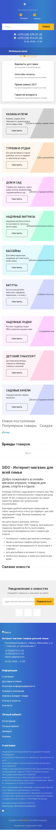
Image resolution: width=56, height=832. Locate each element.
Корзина (6, 736)
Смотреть (17, 130)
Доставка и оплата (11, 681)
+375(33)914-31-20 (14, 653)
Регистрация (8, 721)
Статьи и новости (11, 700)
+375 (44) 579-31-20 (29, 34)
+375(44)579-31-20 (14, 650)
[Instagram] (19, 612)
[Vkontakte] (37, 612)
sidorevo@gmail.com (14, 657)
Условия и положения (13, 691)
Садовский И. (31, 826)
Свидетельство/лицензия (25, 806)
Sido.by (26, 820)
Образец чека (7, 806)
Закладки (7, 731)
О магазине (8, 676)
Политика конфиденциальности (18, 686)
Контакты (7, 705)
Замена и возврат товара (15, 696)
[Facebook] (28, 612)
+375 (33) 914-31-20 (29, 38)
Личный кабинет (28, 10)
